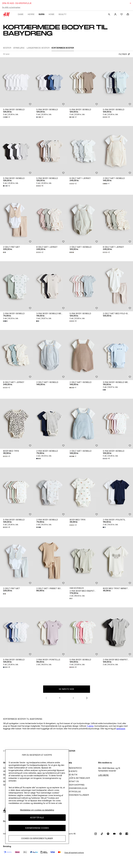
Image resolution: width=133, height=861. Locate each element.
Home (51, 14)
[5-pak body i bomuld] (16, 82)
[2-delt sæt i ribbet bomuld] (49, 561)
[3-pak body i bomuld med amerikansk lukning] (49, 286)
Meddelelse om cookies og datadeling (37, 810)
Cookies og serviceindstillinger (37, 838)
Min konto (71, 771)
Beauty (62, 14)
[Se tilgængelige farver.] (4, 252)
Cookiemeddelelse (76, 788)
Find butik (71, 774)
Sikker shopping (75, 785)
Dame (21, 14)
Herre (31, 14)
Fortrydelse (73, 791)
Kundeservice (74, 768)
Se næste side (66, 689)
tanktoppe (120, 728)
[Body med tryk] (16, 424)
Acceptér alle (37, 817)
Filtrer (123, 54)
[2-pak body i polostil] (116, 492)
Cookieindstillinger (77, 795)
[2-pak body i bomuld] (16, 286)
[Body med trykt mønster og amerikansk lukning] (116, 561)
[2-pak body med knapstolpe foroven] (83, 561)
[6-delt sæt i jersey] (83, 151)
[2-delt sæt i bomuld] (116, 151)
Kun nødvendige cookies (37, 828)
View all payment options (74, 853)
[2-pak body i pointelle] (49, 632)
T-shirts (90, 726)
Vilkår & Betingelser (78, 778)
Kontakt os (72, 781)
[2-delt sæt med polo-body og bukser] (116, 286)
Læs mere (103, 775)
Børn (41, 14)
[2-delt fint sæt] (16, 220)
